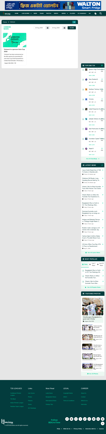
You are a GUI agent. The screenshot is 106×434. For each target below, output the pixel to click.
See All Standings (91, 158)
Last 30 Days (101, 264)
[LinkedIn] (98, 419)
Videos (56, 13)
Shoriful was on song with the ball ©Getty (98, 336)
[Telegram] (102, 419)
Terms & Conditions (68, 400)
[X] (80, 419)
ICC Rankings (82, 13)
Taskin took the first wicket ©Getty (97, 326)
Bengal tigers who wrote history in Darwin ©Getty (98, 355)
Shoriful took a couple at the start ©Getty (97, 346)
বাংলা (90, 13)
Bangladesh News (51, 397)
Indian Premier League (16, 402)
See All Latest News (94, 252)
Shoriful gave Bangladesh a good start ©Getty (92, 318)
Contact (83, 397)
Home (16, 13)
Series (30, 404)
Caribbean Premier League (15, 394)
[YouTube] (71, 419)
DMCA (65, 397)
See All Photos (93, 374)
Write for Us (84, 400)
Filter (72, 27)
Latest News (49, 393)
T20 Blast (13, 399)
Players (72, 13)
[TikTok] (85, 419)
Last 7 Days (93, 264)
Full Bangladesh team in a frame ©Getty (98, 365)
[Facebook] (67, 419)
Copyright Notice (68, 393)
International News (51, 400)
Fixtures (30, 400)
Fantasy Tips (49, 404)
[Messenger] (94, 419)
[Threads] (102, 423)
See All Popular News (94, 287)
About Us (83, 393)
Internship (84, 404)
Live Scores (31, 393)
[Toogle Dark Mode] (95, 13)
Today (86, 264)
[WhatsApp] (89, 419)
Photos (48, 13)
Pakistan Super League (17, 406)
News (35, 13)
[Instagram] (76, 419)
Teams (42, 13)
